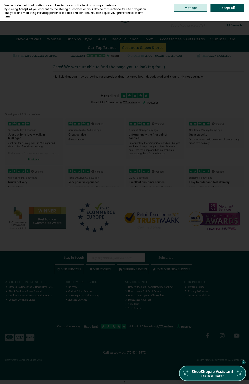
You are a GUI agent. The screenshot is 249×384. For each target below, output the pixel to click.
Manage (190, 8)
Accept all (227, 8)
